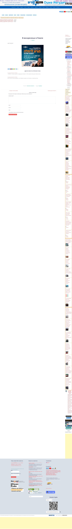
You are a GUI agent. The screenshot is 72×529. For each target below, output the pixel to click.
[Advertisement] (36, 28)
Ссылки (54, 7)
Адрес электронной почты (16, 473)
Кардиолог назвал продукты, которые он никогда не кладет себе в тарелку (68, 250)
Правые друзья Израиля (52, 90)
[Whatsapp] (14, 69)
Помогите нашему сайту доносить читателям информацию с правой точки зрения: (53, 478)
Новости (32, 7)
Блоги (44, 7)
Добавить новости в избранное (51, 469)
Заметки (36, 7)
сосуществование (14, 465)
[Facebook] (8, 69)
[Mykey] (55, 468)
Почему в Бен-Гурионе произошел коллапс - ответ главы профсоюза (69, 270)
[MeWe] (11, 69)
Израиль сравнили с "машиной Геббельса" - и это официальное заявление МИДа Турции (69, 311)
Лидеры (21, 7)
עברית (48, 462)
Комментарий (11, 95)
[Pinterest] (10, 69)
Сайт (9, 110)
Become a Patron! (49, 488)
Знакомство (14, 7)
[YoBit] (68, 426)
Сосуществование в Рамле (12, 72)
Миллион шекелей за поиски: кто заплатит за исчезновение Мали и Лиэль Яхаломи (68, 346)
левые (22, 462)
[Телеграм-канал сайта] (47, 468)
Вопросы (57, 7)
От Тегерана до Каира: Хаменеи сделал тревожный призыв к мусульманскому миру (68, 335)
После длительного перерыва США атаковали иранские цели (68, 141)
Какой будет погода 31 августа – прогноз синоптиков (68, 261)
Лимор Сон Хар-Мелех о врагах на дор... (6, 21)
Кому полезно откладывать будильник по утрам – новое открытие (68, 290)
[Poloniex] (68, 429)
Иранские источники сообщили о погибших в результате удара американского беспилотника (69, 108)
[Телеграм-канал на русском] (48, 468)
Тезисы (18, 7)
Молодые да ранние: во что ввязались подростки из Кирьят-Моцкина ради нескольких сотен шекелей (68, 369)
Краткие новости (14, 17)
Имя (9, 105)
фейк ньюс (19, 465)
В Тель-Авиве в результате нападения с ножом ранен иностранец (68, 98)
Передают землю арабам (13, 90)
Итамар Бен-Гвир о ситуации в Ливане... (6, 20)
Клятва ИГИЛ (69, 84)
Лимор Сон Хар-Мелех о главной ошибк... (7, 19)
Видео (29, 7)
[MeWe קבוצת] (53, 468)
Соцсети (40, 7)
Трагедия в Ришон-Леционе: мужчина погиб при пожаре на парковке (68, 223)
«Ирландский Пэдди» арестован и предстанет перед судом (68, 177)
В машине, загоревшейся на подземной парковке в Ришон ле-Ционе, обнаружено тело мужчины (68, 131)
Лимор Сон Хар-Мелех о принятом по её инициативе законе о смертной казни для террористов (35, 477)
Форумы (47, 7)
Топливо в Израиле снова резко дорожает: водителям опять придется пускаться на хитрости (68, 358)
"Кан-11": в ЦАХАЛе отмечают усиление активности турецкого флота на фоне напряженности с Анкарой (68, 165)
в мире (12, 462)
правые (40, 85)
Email (10, 107)
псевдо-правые (18, 464)
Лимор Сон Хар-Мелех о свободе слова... (6, 20)
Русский (48, 462)
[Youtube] (50, 468)
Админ (33, 40)
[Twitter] (9, 69)
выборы (15, 462)
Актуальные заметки (5, 17)
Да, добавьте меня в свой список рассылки (16, 112)
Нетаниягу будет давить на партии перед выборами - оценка (68, 300)
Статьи (25, 7)
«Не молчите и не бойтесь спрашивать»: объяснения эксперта (68, 186)
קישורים (51, 7)
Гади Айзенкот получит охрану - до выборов (68, 195)
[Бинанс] (68, 421)
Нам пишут (21, 17)
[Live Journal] (17, 69)
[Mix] (13, 69)
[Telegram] (16, 69)
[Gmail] (15, 69)
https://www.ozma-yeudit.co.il (51, 474)
